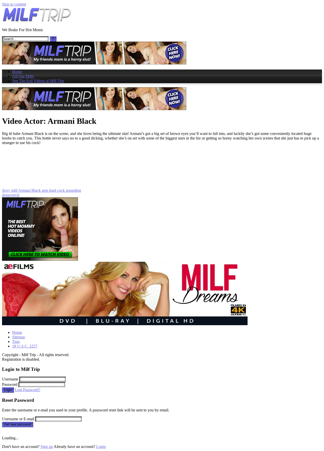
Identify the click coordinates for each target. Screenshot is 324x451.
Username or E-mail (18, 419)
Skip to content (14, 4)
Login (8, 390)
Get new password (17, 424)
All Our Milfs (23, 76)
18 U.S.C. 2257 (24, 346)
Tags (16, 341)
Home (17, 72)
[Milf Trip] (37, 21)
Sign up (46, 446)
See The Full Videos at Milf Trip (38, 81)
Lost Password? (27, 390)
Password (9, 384)
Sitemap (18, 337)
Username (10, 379)
